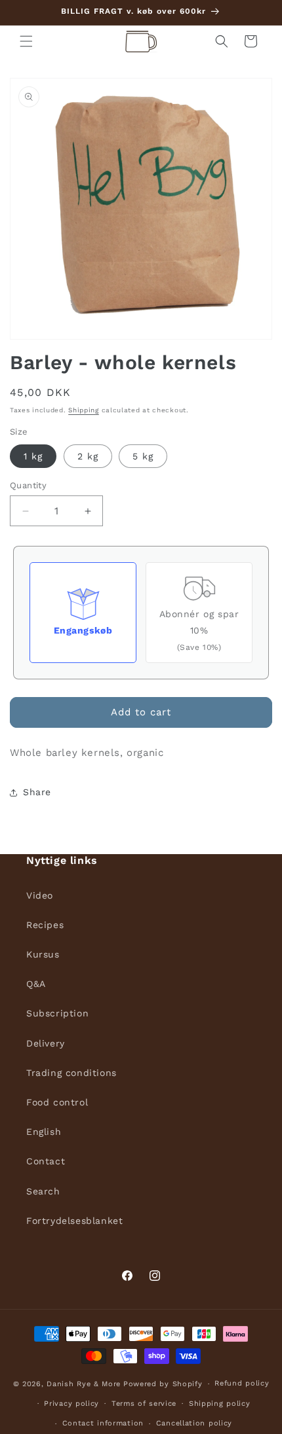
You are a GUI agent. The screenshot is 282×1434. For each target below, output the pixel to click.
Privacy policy (71, 1403)
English (43, 1131)
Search (43, 1191)
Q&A (36, 983)
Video (39, 895)
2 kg (87, 456)
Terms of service (143, 1403)
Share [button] (37, 792)
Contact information (103, 1423)
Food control (57, 1102)
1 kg (33, 456)
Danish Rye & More (84, 1384)
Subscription (57, 1013)
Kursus (43, 954)
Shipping (83, 410)
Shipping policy (220, 1403)
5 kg (142, 456)
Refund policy (241, 1383)
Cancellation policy (194, 1423)
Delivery (45, 1043)
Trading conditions (71, 1072)
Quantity (28, 485)
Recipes (45, 925)
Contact (45, 1161)
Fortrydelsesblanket (74, 1220)
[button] (26, 41)
